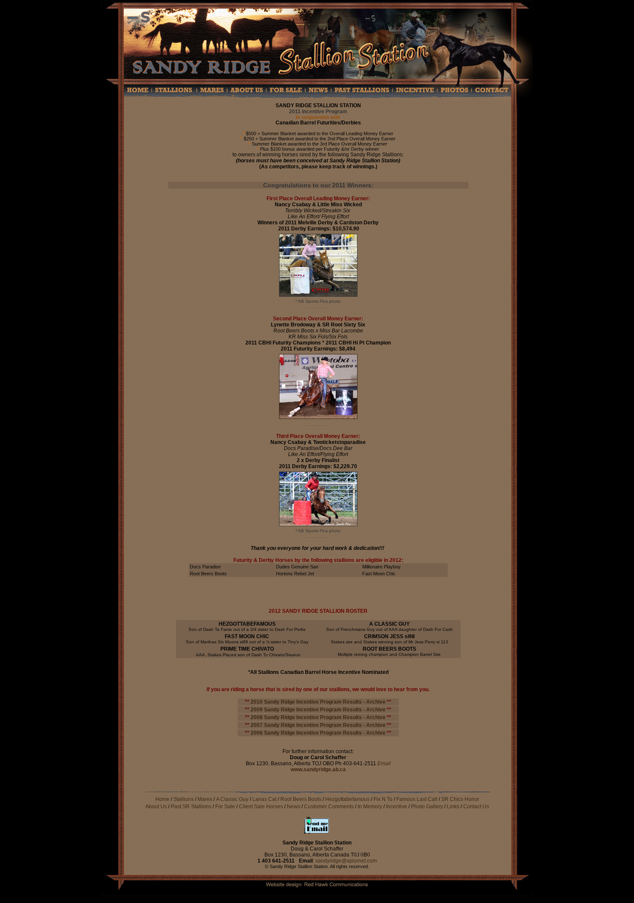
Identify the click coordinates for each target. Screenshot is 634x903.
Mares (205, 799)
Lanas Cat (264, 799)
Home (162, 799)
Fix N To (382, 799)
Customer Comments (329, 807)
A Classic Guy (232, 799)
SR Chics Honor (460, 799)
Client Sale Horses (261, 807)
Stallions (183, 799)
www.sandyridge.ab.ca (318, 769)
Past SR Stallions (191, 807)
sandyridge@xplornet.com (346, 861)
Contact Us (476, 807)
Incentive (396, 807)
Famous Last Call (416, 799)
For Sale (225, 807)
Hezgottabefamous (347, 799)
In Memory (370, 807)
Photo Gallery (427, 807)
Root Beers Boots (300, 799)
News (293, 807)
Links (453, 807)
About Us (156, 807)
